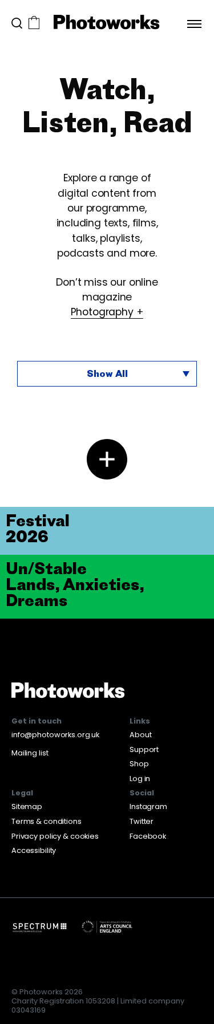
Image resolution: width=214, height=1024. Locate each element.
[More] (107, 459)
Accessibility (33, 850)
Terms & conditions (46, 821)
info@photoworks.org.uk (55, 734)
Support (144, 749)
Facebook (148, 836)
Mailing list (29, 753)
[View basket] (34, 23)
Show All (107, 373)
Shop (139, 764)
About (140, 734)
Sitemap (26, 806)
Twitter (142, 821)
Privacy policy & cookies (55, 836)
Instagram (148, 806)
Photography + (107, 312)
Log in (140, 778)
